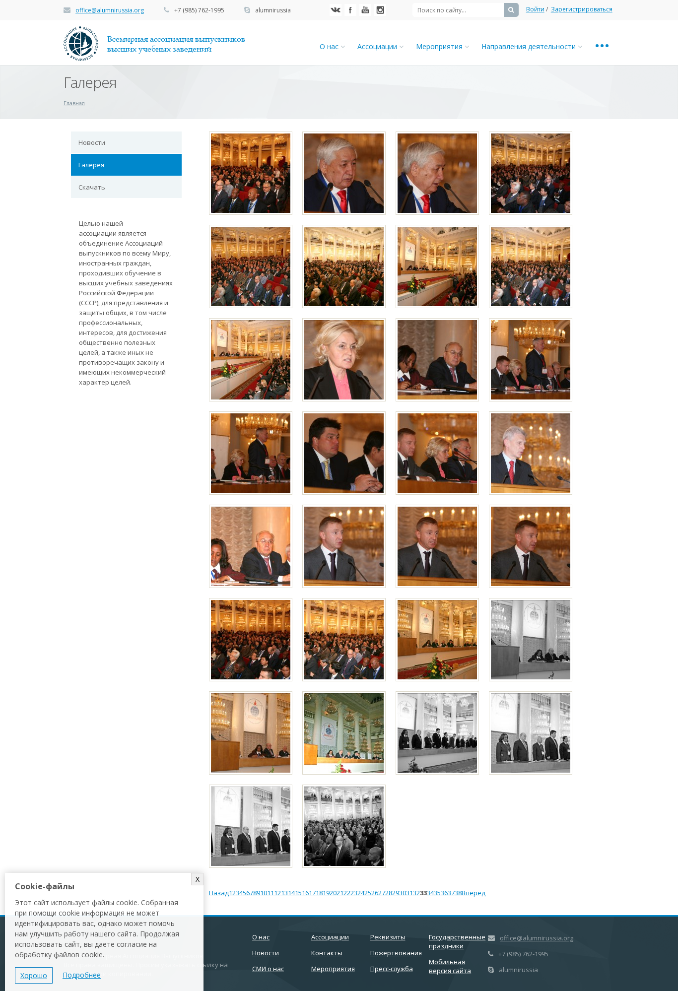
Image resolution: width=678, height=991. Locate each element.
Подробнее (82, 975)
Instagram (380, 10)
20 (333, 892)
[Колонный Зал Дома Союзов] (250, 173)
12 (277, 892)
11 (270, 892)
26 (374, 892)
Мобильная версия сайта (450, 966)
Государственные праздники (457, 941)
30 (402, 892)
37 (451, 892)
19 (326, 892)
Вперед (473, 892)
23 (353, 892)
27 (381, 892)
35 (437, 892)
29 (395, 892)
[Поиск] (511, 10)
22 (346, 892)
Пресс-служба (391, 968)
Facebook (350, 10)
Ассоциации (378, 46)
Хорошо (33, 975)
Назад (219, 892)
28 (388, 892)
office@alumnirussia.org (109, 10)
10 (263, 892)
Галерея (91, 164)
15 (298, 892)
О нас (330, 46)
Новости (91, 142)
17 (312, 892)
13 (284, 892)
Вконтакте (335, 10)
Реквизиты (388, 936)
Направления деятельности (529, 46)
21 (340, 892)
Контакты (326, 952)
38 (458, 892)
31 (409, 892)
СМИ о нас (268, 968)
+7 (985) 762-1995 (199, 10)
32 (416, 892)
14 (291, 892)
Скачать (91, 187)
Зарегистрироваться (581, 9)
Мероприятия (440, 46)
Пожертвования (396, 952)
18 (319, 892)
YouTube (365, 10)
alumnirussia (273, 10)
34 (430, 892)
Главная (74, 103)
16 (305, 892)
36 (444, 892)
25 (367, 892)
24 (360, 892)
